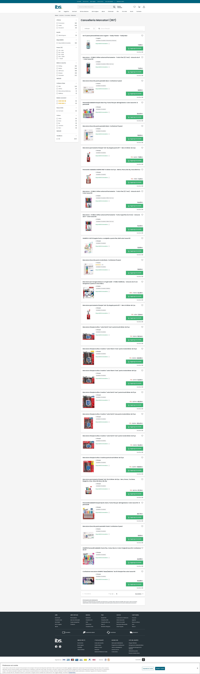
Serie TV (103, 624)
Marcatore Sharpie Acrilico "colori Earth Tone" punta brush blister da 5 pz (106, 327)
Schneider (61, 75)
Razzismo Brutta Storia (134, 653)
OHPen (60, 88)
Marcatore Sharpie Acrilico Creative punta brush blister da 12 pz (103, 457)
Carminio (61, 125)
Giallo (60, 118)
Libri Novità (57, 617)
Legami (98, 38)
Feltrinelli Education (133, 651)
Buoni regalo (92, 1)
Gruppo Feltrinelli (133, 643)
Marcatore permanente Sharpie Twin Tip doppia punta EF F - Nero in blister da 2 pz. (109, 148)
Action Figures (120, 626)
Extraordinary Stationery (65, 91)
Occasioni (61, 27)
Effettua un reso (98, 647)
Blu (59, 123)
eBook (56, 626)
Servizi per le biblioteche (117, 643)
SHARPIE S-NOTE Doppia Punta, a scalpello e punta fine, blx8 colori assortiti (106, 238)
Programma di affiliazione (118, 645)
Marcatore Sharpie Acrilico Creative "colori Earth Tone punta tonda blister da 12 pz (109, 414)
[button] (114, 7)
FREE (60, 86)
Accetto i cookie (160, 668)
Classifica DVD (104, 620)
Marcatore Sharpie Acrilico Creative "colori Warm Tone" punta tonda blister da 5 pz (109, 370)
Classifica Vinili (89, 626)
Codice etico (115, 651)
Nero (60, 128)
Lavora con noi (115, 649)
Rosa (60, 121)
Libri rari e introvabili (75, 620)
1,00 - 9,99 (61, 50)
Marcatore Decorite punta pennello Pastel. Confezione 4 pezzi (102, 526)
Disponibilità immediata (65, 43)
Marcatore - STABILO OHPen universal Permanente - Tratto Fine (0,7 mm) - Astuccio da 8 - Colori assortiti (112, 192)
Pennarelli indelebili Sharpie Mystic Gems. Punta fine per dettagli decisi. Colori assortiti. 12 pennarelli (111, 503)
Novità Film (103, 617)
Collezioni (72, 624)
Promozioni (61, 23)
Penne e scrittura (136, 622)
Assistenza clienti (120, 1)
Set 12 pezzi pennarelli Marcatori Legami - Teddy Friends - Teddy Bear (105, 36)
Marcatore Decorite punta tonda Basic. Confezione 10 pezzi (102, 260)
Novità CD (88, 617)
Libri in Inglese (58, 624)
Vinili (87, 622)
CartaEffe (79, 1)
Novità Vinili (88, 624)
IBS (59, 139)
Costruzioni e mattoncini (122, 617)
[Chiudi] (197, 668)
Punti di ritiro (85, 1)
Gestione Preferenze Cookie (101, 651)
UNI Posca (61, 70)
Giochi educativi (120, 620)
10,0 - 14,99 (61, 52)
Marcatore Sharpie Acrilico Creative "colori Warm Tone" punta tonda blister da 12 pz (110, 349)
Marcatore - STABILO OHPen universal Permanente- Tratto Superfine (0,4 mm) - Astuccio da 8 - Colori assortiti (111, 215)
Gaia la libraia (81, 649)
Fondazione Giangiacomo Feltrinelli (135, 648)
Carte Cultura (100, 1)
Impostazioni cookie (148, 668)
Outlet (60, 25)
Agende (134, 620)
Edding (60, 66)
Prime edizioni (73, 617)
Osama (98, 83)
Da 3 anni (61, 111)
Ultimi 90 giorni (62, 35)
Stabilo (60, 68)
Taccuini (134, 617)
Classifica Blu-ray (105, 622)
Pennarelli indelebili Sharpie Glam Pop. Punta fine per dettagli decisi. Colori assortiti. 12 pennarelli (110, 103)
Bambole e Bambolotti (122, 624)
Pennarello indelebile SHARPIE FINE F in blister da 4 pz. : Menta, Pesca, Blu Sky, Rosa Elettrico (111, 170)
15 (116, 593)
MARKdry (61, 93)
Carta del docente (109, 1)
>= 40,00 (61, 58)
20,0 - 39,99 (61, 56)
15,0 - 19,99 (61, 54)
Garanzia (97, 649)
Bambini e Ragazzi (105, 626)
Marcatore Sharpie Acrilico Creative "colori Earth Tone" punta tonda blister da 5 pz (109, 436)
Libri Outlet (57, 622)
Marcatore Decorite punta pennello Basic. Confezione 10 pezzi (102, 126)
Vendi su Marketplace (117, 647)
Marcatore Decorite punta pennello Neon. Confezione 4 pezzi (102, 81)
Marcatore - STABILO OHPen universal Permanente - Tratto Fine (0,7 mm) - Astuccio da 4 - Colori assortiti (111, 58)
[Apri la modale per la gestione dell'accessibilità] (143, 659)
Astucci (134, 626)
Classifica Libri (58, 620)
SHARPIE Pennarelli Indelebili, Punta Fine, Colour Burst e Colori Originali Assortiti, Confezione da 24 (112, 549)
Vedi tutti (59, 78)
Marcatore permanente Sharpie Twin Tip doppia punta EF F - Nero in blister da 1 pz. (109, 305)
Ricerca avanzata (119, 7)
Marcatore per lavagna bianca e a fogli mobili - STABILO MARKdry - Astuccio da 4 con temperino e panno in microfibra (110, 282)
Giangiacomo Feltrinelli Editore (136, 645)
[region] (100, 668)
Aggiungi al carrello (135, 48)
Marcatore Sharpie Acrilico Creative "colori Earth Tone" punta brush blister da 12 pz (109, 392)
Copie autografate (74, 622)
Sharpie (60, 73)
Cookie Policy (72, 672)
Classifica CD (89, 620)
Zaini (133, 624)
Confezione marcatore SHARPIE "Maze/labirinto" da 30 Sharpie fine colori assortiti (109, 571)
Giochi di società (121, 622)
